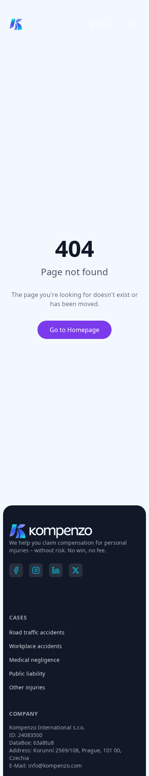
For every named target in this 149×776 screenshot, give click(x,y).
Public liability (26, 673)
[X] (76, 570)
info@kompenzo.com (54, 765)
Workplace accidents (36, 646)
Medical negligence (34, 660)
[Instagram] (36, 570)
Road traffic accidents (36, 632)
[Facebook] (16, 570)
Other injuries (25, 687)
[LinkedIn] (56, 570)
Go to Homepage (74, 330)
